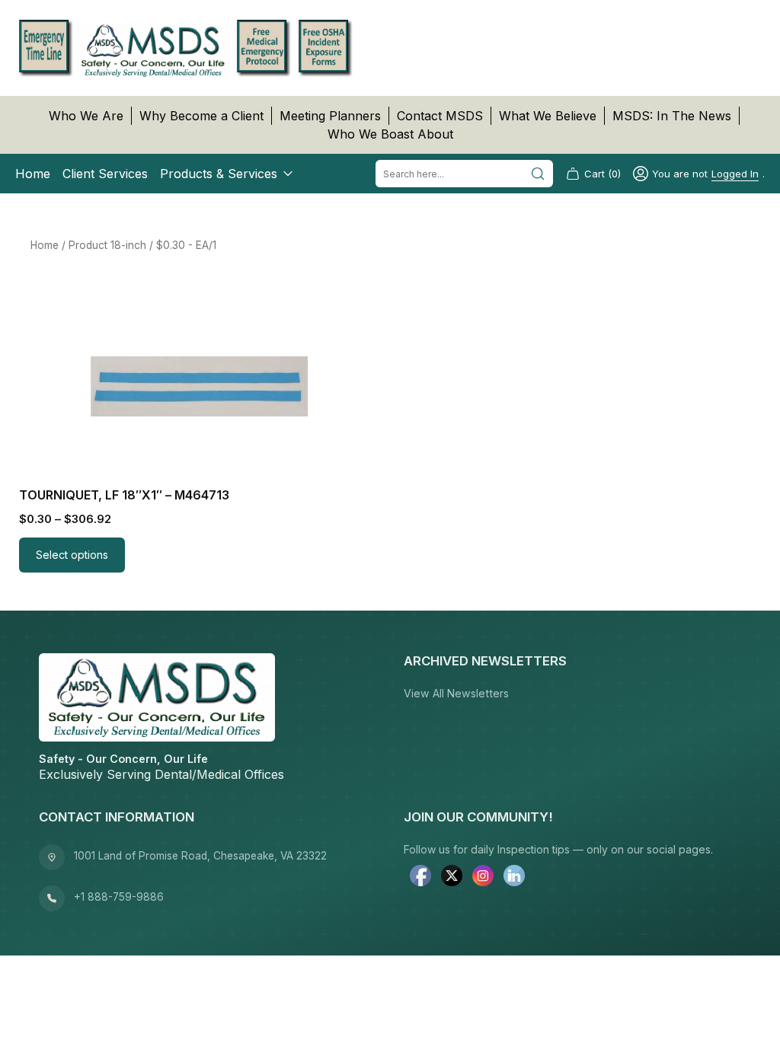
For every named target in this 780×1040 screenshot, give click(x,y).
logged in (735, 173)
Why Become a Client (201, 115)
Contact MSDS (440, 115)
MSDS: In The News (671, 115)
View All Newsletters (456, 693)
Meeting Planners (330, 115)
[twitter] (451, 877)
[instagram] (483, 877)
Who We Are (86, 115)
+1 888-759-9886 (119, 897)
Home (32, 173)
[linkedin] (514, 877)
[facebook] (420, 877)
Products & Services (218, 173)
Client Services (105, 173)
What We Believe (547, 115)
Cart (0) (602, 173)
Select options (72, 554)
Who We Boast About (390, 134)
